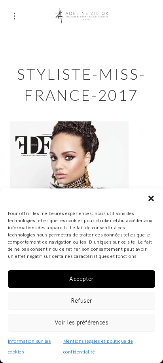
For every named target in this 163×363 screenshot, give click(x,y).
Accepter (81, 278)
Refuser (81, 300)
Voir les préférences (82, 322)
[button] (151, 198)
